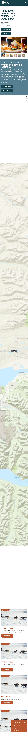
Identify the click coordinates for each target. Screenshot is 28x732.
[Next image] (25, 45)
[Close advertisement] (25, 722)
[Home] (6, 2)
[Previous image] (3, 45)
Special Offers (7, 86)
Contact (6, 33)
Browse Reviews (7, 90)
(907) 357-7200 (5, 22)
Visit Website (6, 29)
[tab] (3, 55)
